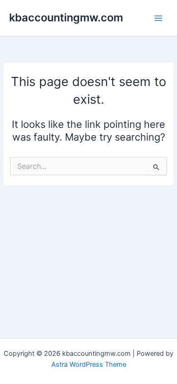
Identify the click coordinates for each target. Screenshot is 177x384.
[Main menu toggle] (158, 18)
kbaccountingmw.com (66, 17)
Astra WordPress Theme (88, 364)
